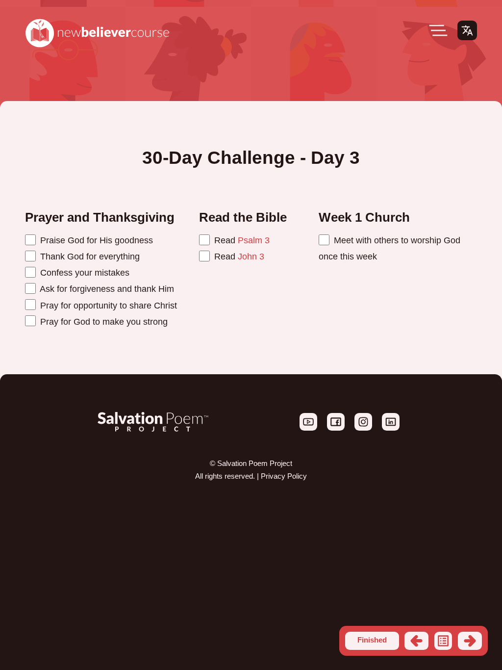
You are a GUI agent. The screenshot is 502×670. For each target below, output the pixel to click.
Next (470, 641)
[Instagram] (364, 428)
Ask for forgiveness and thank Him (106, 288)
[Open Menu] (438, 30)
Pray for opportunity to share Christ (107, 305)
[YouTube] (309, 428)
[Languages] (467, 30)
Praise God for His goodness (95, 240)
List (443, 641)
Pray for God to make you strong (103, 321)
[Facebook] (337, 428)
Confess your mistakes (83, 272)
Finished (372, 640)
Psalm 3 (254, 240)
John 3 (251, 256)
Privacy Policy (284, 476)
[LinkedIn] (391, 428)
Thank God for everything (89, 256)
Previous (416, 641)
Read (241, 240)
